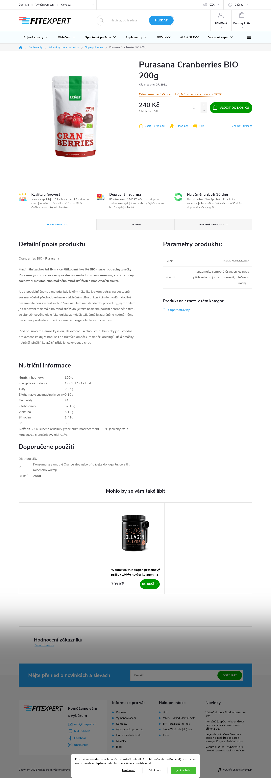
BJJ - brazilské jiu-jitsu (176, 723)
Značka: (242, 126)
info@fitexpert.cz (85, 724)
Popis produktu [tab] (57, 224)
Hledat (161, 20)
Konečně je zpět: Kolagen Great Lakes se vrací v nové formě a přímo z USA (225, 725)
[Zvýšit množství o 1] (204, 105)
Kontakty (66, 5)
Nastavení (128, 770)
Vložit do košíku (234, 108)
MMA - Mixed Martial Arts (179, 718)
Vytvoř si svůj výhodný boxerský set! (226, 714)
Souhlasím (185, 770)
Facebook (80, 738)
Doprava (24, 5)
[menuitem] (36, 37)
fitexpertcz (81, 745)
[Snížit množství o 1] (204, 110)
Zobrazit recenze (44, 645)
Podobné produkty (211, 224)
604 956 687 (82, 731)
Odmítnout (155, 770)
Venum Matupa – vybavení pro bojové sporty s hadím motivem (225, 748)
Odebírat (230, 675)
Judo (166, 735)
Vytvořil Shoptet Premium (237, 770)
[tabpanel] (135, 548)
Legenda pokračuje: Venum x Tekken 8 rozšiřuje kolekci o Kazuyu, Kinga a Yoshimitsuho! (224, 737)
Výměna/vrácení (45, 5)
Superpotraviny (179, 310)
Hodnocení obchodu (128, 735)
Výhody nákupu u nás (129, 729)
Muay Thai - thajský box (177, 729)
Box (165, 712)
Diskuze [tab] (136, 224)
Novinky (121, 741)
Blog (119, 747)
